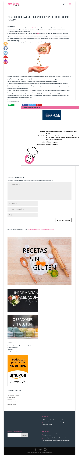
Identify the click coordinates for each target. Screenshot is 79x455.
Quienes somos (11, 397)
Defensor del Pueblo (32, 28)
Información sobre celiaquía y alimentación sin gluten (55, 419)
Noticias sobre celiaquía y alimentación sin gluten (54, 422)
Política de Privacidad (12, 401)
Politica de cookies (12, 404)
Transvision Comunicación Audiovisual (42, 452)
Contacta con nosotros (13, 392)
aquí (38, 33)
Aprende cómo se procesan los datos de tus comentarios (41, 229)
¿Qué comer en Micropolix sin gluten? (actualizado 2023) (56, 440)
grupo (29, 90)
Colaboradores (11, 399)
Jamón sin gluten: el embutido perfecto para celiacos (55, 438)
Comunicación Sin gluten (13, 395)
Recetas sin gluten (47, 424)
